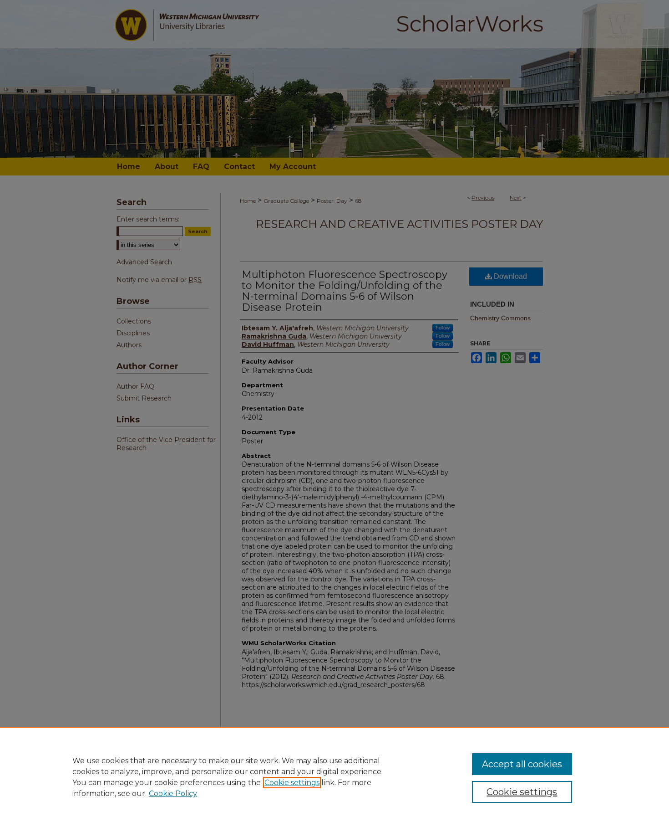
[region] (334, 777)
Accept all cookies (522, 764)
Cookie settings (291, 782)
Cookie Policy (173, 793)
